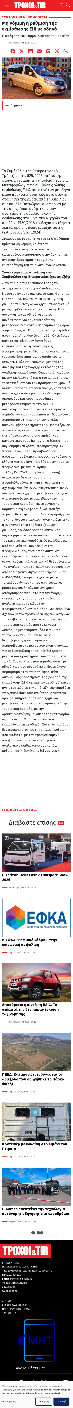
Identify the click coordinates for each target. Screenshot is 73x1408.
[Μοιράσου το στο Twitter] (21, 51)
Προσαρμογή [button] (9, 1401)
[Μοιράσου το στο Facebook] (13, 51)
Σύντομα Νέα (13, 17)
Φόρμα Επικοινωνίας (14, 1283)
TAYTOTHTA (9, 1313)
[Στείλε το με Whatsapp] (66, 51)
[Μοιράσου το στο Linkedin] (30, 51)
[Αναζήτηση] (68, 5)
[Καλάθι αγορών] (61, 5)
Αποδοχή (61, 1401)
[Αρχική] (31, 5)
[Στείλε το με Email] (39, 51)
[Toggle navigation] (7, 5)
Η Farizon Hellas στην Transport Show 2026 (35, 877)
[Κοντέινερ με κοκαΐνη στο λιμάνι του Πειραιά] (36, 1122)
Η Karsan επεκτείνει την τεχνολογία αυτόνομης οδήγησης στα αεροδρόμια (35, 1211)
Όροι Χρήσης (9, 1291)
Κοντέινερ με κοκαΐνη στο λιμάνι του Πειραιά (34, 1146)
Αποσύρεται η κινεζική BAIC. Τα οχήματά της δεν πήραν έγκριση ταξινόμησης (30, 1009)
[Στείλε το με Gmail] (48, 51)
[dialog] (36, 1395)
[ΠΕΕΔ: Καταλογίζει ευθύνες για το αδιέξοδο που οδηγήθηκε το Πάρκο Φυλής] (36, 1052)
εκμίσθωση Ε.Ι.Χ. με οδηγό (20, 810)
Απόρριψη (44, 1401)
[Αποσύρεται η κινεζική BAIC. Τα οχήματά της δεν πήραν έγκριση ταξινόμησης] (36, 982)
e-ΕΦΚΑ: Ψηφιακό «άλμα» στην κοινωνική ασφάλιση (29, 942)
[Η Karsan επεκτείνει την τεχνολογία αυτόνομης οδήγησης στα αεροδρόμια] (36, 1187)
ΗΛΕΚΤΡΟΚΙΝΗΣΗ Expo (16, 1309)
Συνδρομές (8, 1287)
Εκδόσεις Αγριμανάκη (14, 1305)
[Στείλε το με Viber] (57, 51)
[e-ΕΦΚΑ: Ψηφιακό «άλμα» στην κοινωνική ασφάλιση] (36, 918)
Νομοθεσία (37, 17)
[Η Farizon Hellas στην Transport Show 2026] (36, 853)
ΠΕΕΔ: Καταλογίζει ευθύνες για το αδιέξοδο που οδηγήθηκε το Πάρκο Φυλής (33, 1079)
